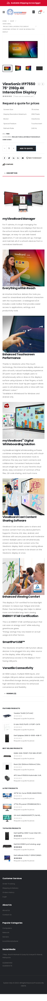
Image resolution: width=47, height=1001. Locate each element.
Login (5, 897)
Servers (6, 937)
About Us (6, 910)
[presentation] (6, 49)
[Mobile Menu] (5, 12)
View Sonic (7, 140)
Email (23, 158)
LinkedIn (14, 158)
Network (6, 932)
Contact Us (7, 914)
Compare (9, 164)
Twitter (9, 158)
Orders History (8, 892)
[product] (7, 716)
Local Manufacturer (10, 941)
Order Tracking (9, 884)
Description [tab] (12, 173)
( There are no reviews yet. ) (23, 96)
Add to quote (26, 148)
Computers (7, 928)
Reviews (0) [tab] (11, 693)
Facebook (5, 158)
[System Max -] (13, 12)
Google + (18, 158)
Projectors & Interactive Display (26, 137)
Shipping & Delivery (10, 888)
